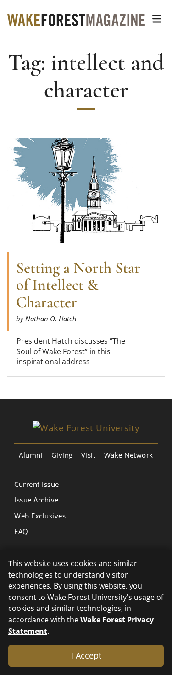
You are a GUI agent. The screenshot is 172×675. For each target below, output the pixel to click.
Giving (62, 454)
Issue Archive (36, 499)
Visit (88, 454)
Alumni (31, 454)
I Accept (86, 655)
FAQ (21, 531)
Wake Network (128, 454)
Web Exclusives (40, 515)
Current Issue (36, 484)
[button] (156, 18)
